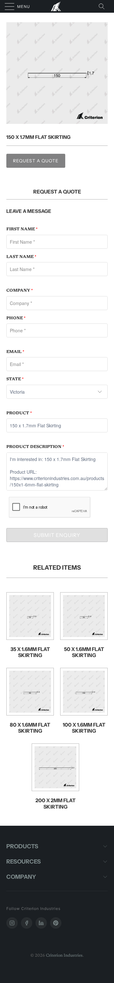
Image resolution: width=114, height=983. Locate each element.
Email (15, 352)
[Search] (103, 6)
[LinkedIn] (41, 923)
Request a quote (36, 161)
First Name (22, 229)
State (15, 379)
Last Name (21, 257)
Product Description (35, 447)
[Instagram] (12, 923)
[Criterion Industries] (57, 6)
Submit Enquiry (57, 535)
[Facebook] (26, 923)
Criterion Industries (64, 955)
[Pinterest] (55, 923)
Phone (16, 318)
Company (19, 290)
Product (19, 413)
